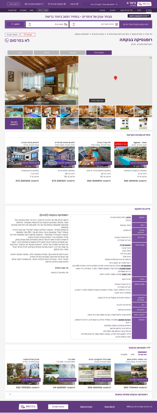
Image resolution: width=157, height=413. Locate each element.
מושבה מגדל (95, 145)
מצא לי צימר (43, 10)
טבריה (26, 145)
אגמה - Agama (140, 142)
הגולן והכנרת (142, 145)
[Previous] (113, 53)
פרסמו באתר (14, 4)
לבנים (133, 44)
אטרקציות (12, 10)
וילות (139, 10)
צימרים (149, 10)
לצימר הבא (12, 34)
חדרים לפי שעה (126, 10)
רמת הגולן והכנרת (144, 44)
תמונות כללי (99, 52)
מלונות (102, 10)
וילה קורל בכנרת (104, 142)
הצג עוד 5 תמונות (14, 123)
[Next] (6, 53)
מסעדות (23, 10)
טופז (20, 52)
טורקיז (46, 52)
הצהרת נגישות (86, 407)
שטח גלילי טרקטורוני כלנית (100, 359)
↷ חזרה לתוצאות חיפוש (139, 16)
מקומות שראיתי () (55, 4)
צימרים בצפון (137, 34)
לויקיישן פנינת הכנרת (30, 142)
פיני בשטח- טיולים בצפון (137, 359)
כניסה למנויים (58, 406)
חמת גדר (71, 359)
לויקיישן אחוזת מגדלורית (65, 142)
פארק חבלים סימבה (31, 359)
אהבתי (29, 34)
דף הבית (148, 34)
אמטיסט (73, 52)
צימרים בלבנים (98, 34)
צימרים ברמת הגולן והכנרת (118, 34)
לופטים (112, 10)
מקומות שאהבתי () (33, 4)
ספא (31, 10)
